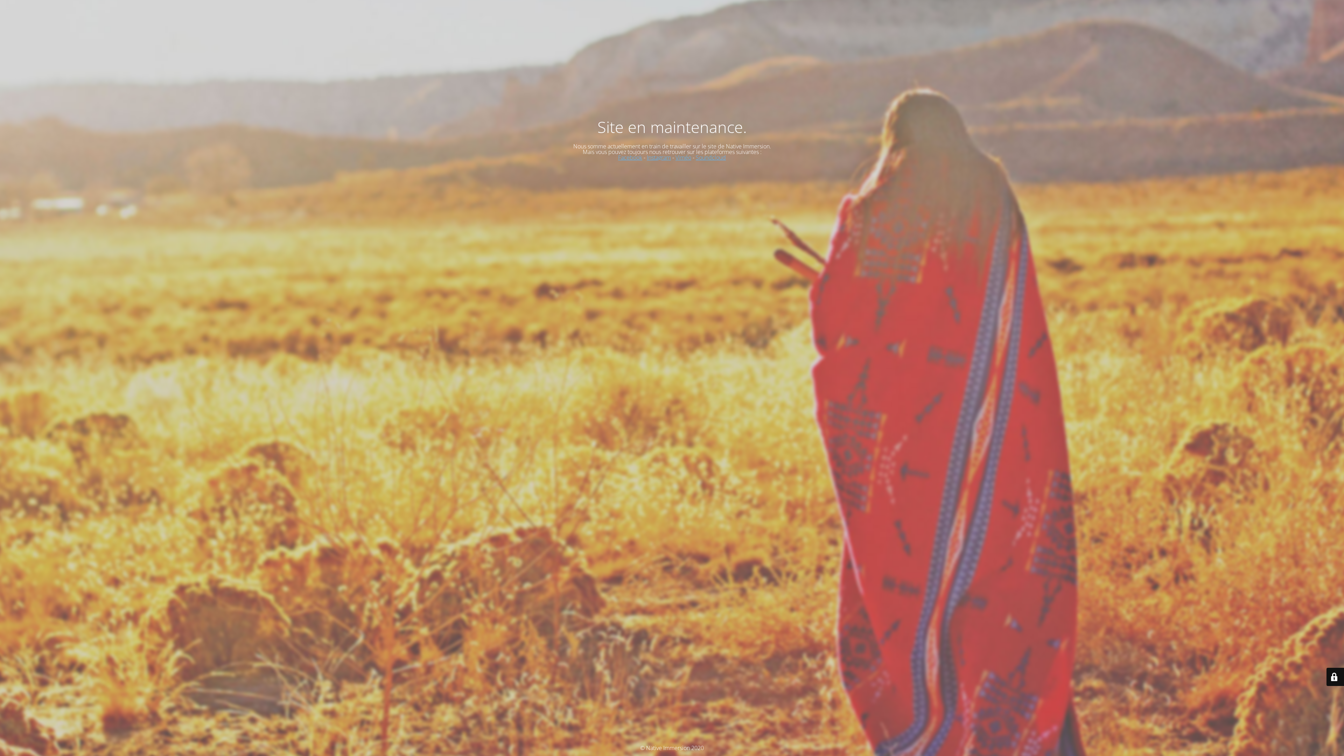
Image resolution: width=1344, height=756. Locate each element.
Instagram (659, 157)
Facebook (630, 157)
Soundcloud (711, 157)
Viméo (683, 157)
